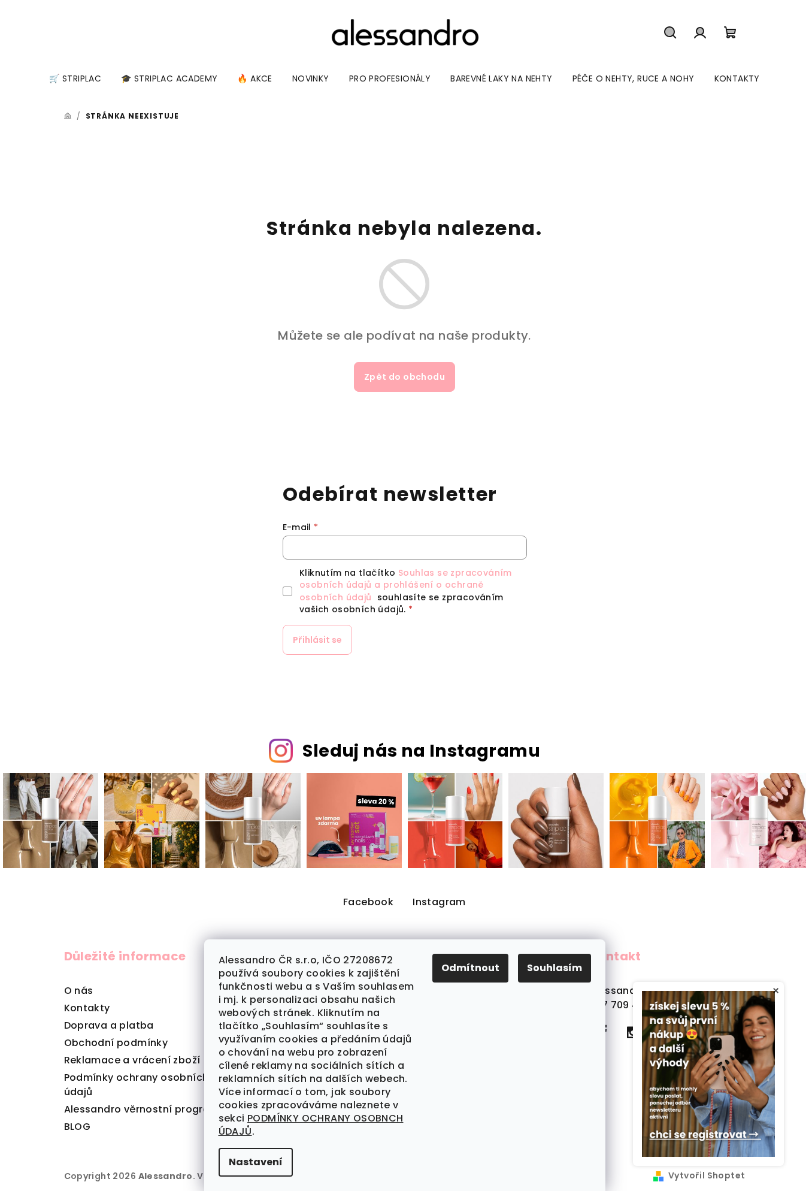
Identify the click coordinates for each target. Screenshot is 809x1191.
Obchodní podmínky (116, 1043)
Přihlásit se (317, 640)
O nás (78, 990)
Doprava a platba (109, 1025)
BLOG (77, 1126)
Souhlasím (554, 968)
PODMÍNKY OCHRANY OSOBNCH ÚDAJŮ (311, 1124)
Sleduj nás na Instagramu (421, 751)
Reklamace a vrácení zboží (132, 1060)
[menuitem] (75, 78)
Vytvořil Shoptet (706, 1175)
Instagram (439, 902)
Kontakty (87, 1008)
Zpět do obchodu (404, 377)
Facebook (368, 902)
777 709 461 (618, 1005)
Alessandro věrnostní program (142, 1109)
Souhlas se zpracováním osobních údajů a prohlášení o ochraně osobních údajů (405, 585)
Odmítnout (470, 968)
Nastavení (256, 1162)
